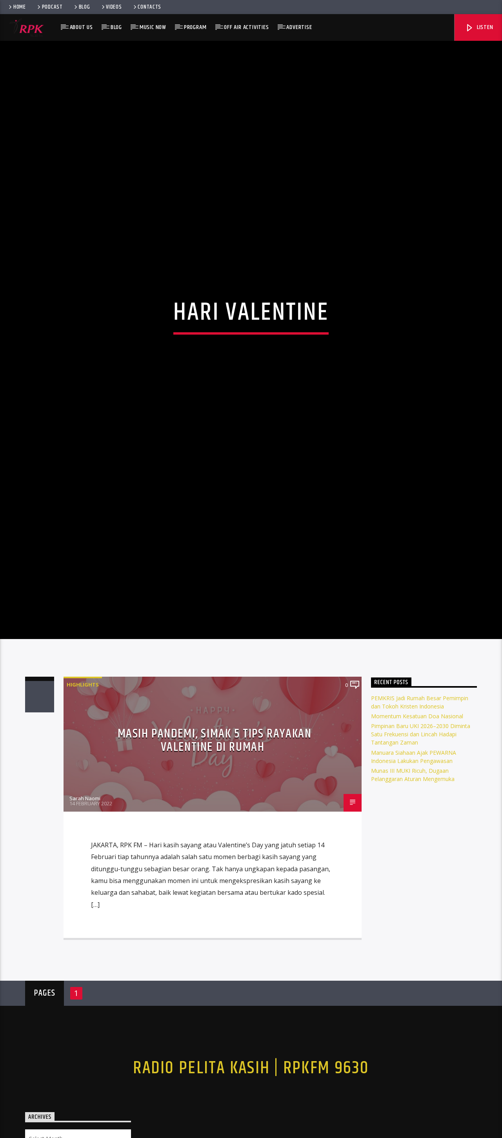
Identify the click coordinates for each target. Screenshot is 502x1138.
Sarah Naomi (84, 848)
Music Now (153, 27)
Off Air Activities (246, 27)
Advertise (299, 27)
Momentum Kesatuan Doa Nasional (417, 766)
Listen (484, 27)
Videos (114, 7)
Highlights (83, 734)
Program (195, 27)
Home (19, 7)
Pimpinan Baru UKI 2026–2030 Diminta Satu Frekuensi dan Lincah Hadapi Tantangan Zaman (420, 784)
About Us (81, 27)
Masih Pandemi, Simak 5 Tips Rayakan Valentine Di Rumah (215, 790)
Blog (84, 7)
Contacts (149, 7)
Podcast (52, 7)
